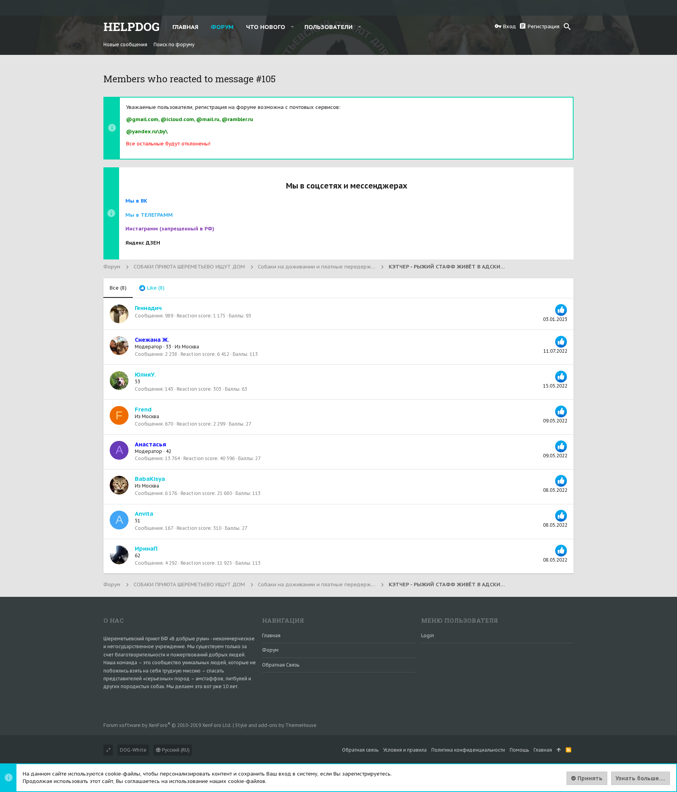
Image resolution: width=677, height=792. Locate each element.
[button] (292, 26)
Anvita (144, 513)
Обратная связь (280, 665)
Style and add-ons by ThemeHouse (276, 725)
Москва (190, 347)
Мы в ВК (136, 201)
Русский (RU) (175, 750)
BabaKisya (150, 478)
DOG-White (133, 750)
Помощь (519, 750)
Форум (270, 650)
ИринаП (146, 548)
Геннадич (148, 308)
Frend (143, 409)
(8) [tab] (118, 288)
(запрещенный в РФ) (169, 228)
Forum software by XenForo (167, 725)
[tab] (152, 288)
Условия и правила (405, 750)
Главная (271, 635)
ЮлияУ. (145, 374)
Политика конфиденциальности (468, 750)
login (427, 635)
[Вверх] (558, 750)
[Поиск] (567, 27)
